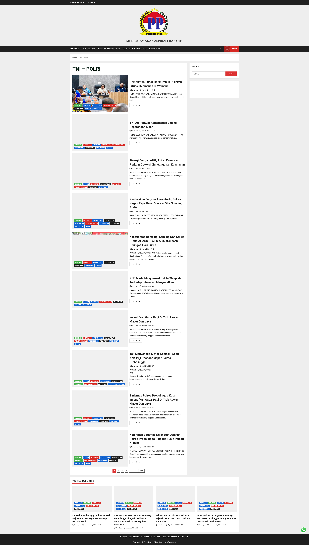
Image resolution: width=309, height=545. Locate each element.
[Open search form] (221, 48)
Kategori (154, 49)
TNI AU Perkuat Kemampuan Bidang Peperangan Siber (100, 132)
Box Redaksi (88, 49)
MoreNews (158, 542)
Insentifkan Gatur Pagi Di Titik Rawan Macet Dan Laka (100, 328)
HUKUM (86, 184)
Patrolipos (134, 90)
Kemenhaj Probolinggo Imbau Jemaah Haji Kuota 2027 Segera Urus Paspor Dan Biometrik (91, 518)
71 (136, 471)
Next (141, 471)
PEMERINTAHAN (110, 105)
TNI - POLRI (97, 109)
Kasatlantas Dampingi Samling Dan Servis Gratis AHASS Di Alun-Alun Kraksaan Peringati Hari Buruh (100, 250)
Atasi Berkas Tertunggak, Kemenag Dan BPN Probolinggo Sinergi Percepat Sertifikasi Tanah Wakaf (216, 518)
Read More (136, 105)
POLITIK (88, 109)
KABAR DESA (97, 105)
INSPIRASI (87, 145)
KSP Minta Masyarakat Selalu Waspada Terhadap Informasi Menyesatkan (100, 289)
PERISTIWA (79, 109)
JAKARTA (86, 105)
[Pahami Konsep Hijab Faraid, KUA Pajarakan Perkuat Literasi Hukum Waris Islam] (175, 499)
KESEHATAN (79, 223)
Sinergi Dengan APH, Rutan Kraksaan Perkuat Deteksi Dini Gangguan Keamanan (100, 171)
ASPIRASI (78, 503)
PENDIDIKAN (79, 148)
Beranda (74, 49)
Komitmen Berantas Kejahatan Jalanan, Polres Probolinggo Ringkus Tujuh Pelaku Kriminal (100, 448)
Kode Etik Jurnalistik (134, 49)
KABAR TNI (106, 145)
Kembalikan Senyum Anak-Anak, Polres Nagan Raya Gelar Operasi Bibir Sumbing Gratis (100, 211)
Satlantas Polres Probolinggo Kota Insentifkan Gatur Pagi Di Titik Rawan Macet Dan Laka (100, 408)
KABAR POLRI (105, 184)
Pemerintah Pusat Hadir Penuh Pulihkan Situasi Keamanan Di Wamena (100, 93)
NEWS (234, 48)
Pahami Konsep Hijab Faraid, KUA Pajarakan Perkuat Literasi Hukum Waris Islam (173, 518)
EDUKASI (78, 105)
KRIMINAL (78, 384)
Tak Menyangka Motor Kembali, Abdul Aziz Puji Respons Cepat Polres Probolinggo (100, 368)
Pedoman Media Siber (109, 49)
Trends (109, 148)
